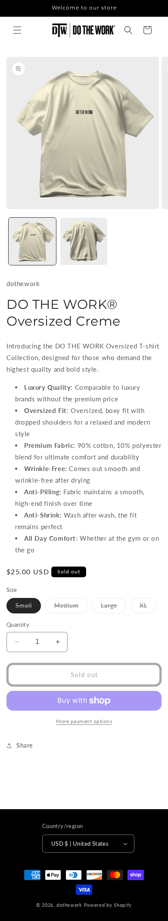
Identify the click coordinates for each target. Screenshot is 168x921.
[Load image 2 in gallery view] (84, 241)
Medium (71, 607)
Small (28, 607)
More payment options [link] (84, 721)
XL (148, 607)
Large (113, 607)
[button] (17, 30)
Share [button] (24, 745)
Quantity (17, 624)
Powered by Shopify (108, 905)
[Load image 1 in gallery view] (32, 241)
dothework (69, 905)
